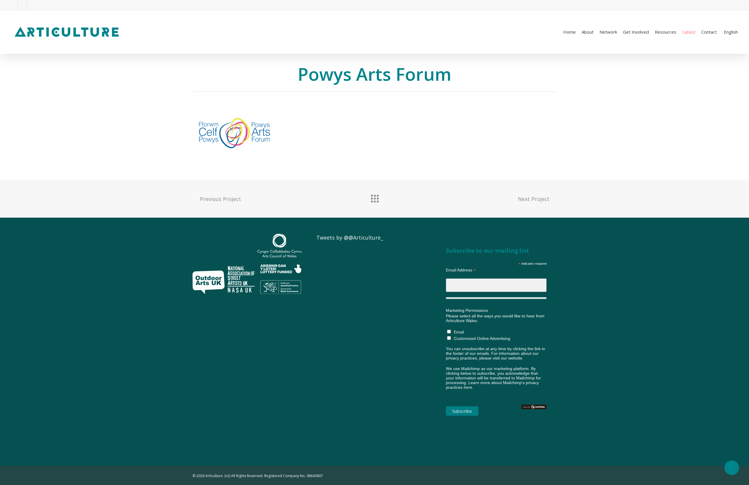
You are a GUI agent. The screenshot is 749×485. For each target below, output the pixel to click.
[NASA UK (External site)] (241, 296)
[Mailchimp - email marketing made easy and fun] (534, 412)
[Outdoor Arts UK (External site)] (209, 296)
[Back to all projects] (374, 197)
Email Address (461, 270)
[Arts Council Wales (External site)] (279, 296)
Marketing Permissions (467, 310)
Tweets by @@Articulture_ (349, 237)
